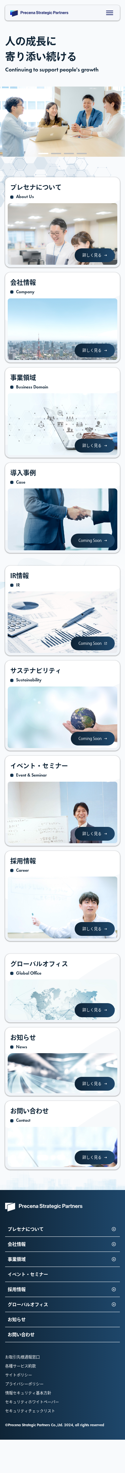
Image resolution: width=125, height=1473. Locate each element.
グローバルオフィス (28, 1304)
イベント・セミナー (28, 1274)
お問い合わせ (21, 1334)
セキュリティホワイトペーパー (32, 1402)
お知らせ (17, 1319)
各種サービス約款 (20, 1366)
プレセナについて (26, 1229)
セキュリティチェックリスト (30, 1411)
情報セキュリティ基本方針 (28, 1393)
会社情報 (17, 1244)
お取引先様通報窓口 (22, 1357)
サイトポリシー (18, 1375)
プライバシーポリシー (24, 1384)
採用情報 (17, 1289)
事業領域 (17, 1259)
